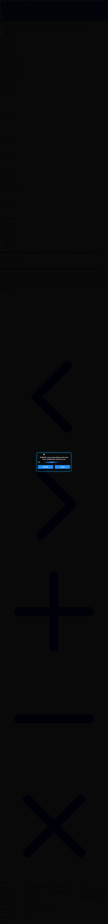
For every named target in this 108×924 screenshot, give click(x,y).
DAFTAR (45, 467)
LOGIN (62, 467)
